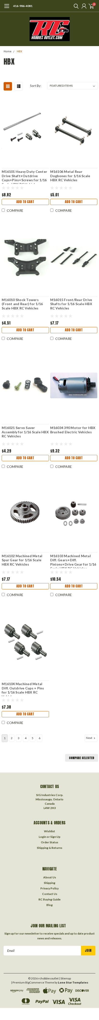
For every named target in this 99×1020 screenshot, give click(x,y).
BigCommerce (34, 982)
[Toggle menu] (6, 8)
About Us (49, 877)
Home (8, 51)
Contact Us (49, 894)
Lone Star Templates (73, 982)
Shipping (49, 883)
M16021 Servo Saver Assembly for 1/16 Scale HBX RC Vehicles (25, 432)
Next (89, 738)
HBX (19, 51)
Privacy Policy (49, 888)
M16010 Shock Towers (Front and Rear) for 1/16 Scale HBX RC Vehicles (22, 304)
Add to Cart (25, 201)
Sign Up (55, 837)
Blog (49, 905)
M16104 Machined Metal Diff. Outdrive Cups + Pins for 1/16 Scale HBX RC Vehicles (23, 689)
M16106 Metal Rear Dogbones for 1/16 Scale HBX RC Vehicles (70, 175)
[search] (75, 6)
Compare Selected (81, 758)
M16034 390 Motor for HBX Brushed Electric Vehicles (73, 430)
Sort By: (35, 86)
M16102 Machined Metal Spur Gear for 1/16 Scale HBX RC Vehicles (22, 560)
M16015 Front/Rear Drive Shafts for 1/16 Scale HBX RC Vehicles (71, 304)
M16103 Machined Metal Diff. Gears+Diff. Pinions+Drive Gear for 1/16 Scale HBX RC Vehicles (73, 561)
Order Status (49, 842)
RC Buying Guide (49, 899)
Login (42, 837)
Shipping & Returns (49, 848)
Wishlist (49, 831)
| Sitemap (65, 978)
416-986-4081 (22, 6)
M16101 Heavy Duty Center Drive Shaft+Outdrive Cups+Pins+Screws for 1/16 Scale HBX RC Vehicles (24, 176)
